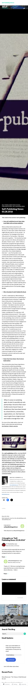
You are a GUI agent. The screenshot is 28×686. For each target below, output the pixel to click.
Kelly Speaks (5, 205)
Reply (3, 557)
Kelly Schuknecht (5, 518)
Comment (20, 597)
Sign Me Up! (10, 659)
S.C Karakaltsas (10, 544)
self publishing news (19, 206)
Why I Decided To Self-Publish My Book (14, 292)
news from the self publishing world (18, 518)
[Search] (24, 633)
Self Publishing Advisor (8, 2)
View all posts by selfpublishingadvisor (14, 530)
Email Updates (7, 638)
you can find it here (7, 355)
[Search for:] (14, 633)
